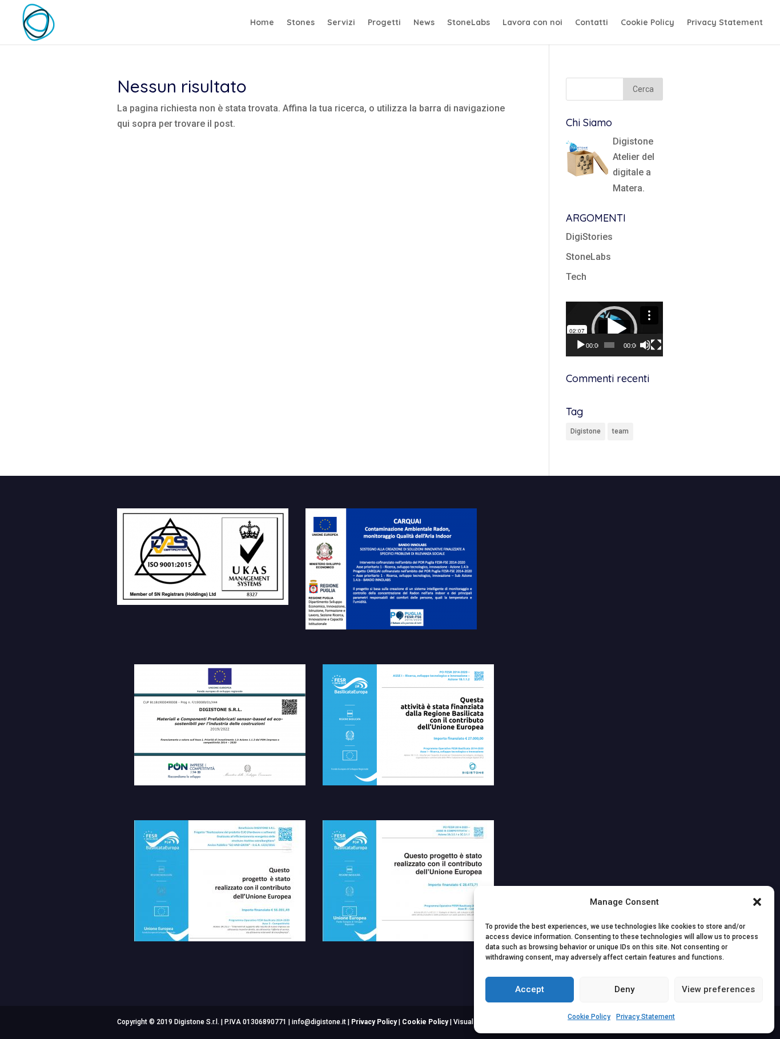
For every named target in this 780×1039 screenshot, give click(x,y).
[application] (614, 329)
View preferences (718, 989)
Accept (529, 989)
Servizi (341, 22)
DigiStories (589, 236)
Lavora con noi (532, 22)
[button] (757, 902)
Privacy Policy (374, 1022)
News (424, 22)
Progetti (384, 22)
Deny (624, 989)
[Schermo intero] (656, 345)
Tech (576, 276)
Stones (301, 22)
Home (262, 22)
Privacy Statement (645, 1017)
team (620, 431)
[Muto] (645, 345)
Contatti (591, 22)
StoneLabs (468, 22)
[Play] (580, 345)
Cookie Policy (589, 1017)
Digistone (585, 431)
